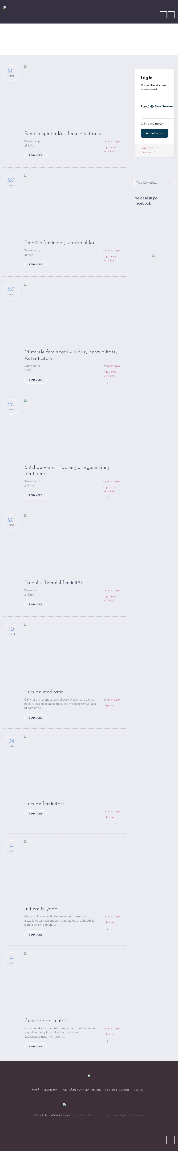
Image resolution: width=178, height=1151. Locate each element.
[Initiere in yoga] (75, 869)
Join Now (147, 148)
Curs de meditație (43, 692)
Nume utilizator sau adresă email (153, 87)
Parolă (145, 106)
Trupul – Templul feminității (54, 583)
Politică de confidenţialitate (81, 1090)
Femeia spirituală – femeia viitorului (63, 134)
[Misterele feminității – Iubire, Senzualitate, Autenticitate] (75, 313)
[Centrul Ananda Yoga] (89, 1076)
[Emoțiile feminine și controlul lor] (75, 204)
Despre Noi (50, 1090)
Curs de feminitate (44, 804)
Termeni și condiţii (117, 1090)
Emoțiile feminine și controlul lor (59, 243)
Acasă (35, 1090)
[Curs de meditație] (75, 653)
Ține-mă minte (153, 123)
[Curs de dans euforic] (75, 981)
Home (157, 45)
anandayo (113, 141)
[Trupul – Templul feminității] (75, 543)
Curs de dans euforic (47, 1020)
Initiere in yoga (41, 909)
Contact (139, 1090)
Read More (35, 156)
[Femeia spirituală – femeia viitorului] (75, 94)
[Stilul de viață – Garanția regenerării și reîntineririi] (75, 428)
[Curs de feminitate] (75, 765)
